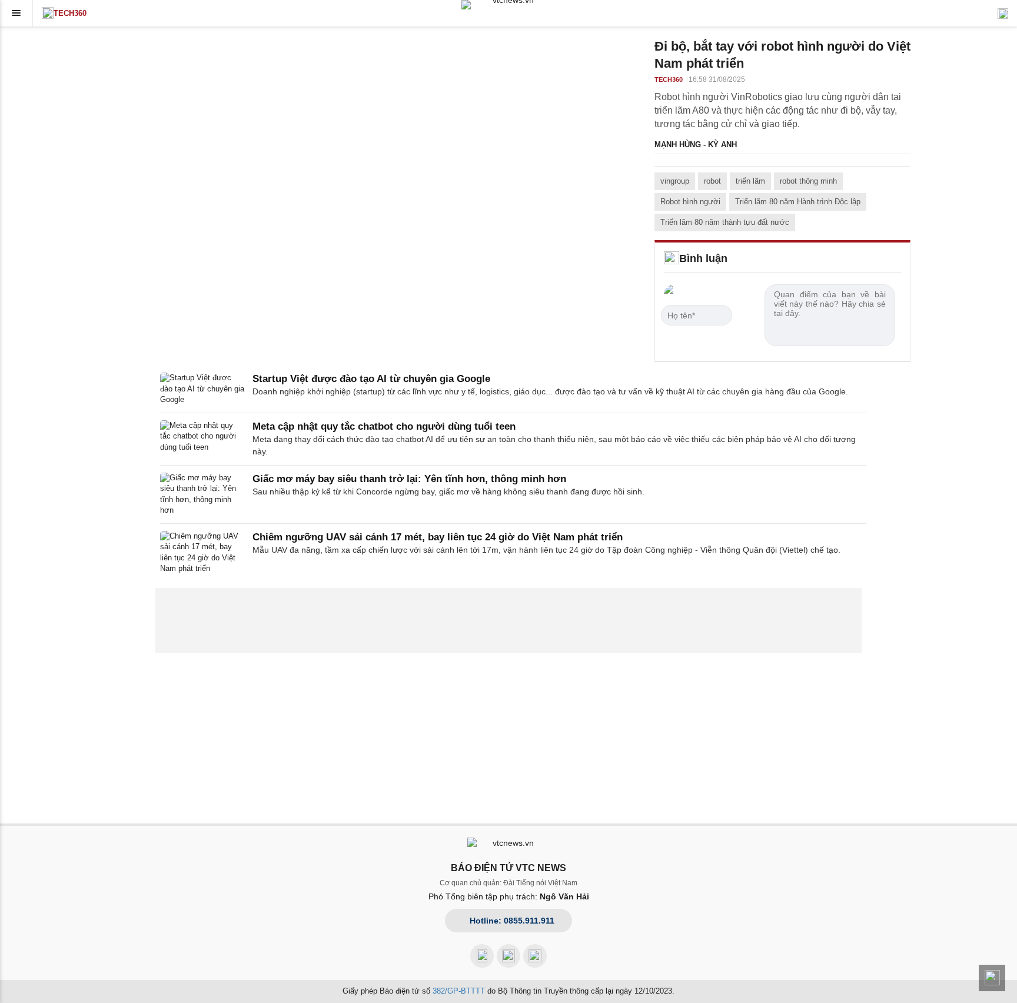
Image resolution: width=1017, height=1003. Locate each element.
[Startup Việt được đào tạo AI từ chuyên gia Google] (202, 389)
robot (712, 181)
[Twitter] (535, 956)
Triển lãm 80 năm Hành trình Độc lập (797, 201)
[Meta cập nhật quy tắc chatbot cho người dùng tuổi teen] (202, 439)
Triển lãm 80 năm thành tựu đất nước (724, 222)
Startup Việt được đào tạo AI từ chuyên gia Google (371, 378)
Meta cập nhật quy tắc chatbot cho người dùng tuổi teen (384, 426)
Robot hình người (690, 201)
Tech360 (70, 13)
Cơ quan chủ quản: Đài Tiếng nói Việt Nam (508, 883)
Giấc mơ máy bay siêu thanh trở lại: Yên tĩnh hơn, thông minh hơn (409, 478)
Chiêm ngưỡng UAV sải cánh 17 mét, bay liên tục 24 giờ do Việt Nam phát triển (437, 537)
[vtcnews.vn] (508, 4)
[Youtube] (508, 956)
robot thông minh (808, 181)
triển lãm (750, 181)
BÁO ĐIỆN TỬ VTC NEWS (508, 868)
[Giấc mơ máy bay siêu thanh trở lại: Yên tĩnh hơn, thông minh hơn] (202, 494)
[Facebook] (482, 956)
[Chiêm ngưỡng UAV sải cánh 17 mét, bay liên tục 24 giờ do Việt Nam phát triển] (202, 552)
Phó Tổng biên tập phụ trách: (508, 896)
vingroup (674, 181)
